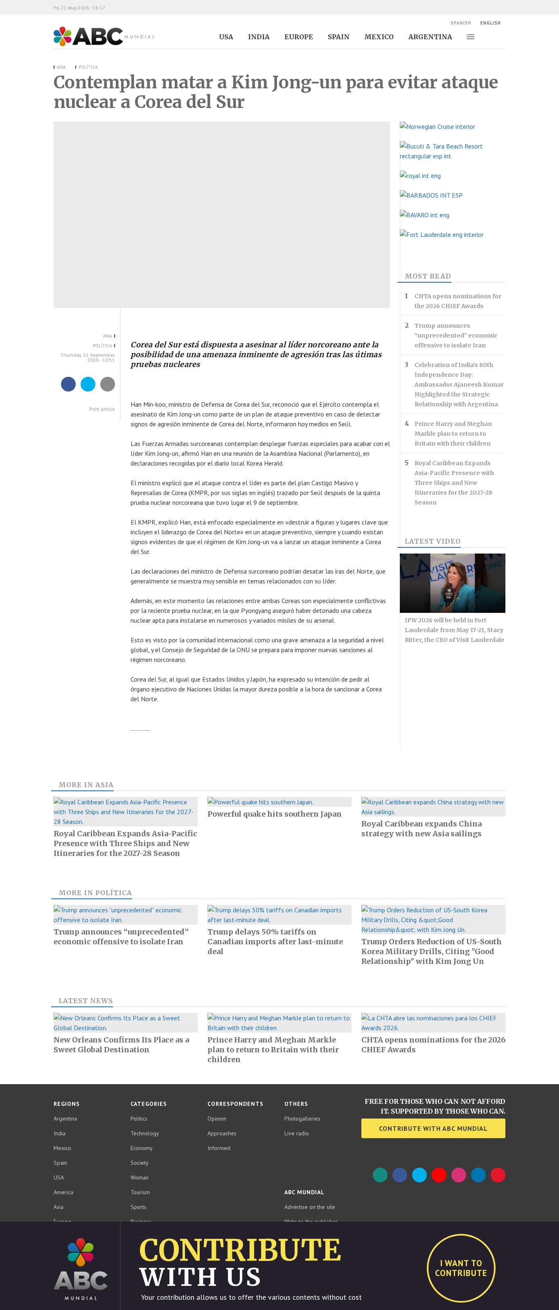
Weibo (498, 1175)
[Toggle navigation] (470, 36)
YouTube (439, 1175)
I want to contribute (461, 1268)
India (259, 37)
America (63, 1192)
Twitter (419, 1175)
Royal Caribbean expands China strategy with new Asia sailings (421, 828)
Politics (139, 1118)
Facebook (399, 1175)
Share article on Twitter (88, 391)
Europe (298, 37)
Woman (140, 1177)
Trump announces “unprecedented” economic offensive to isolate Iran (456, 335)
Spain (338, 37)
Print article (101, 409)
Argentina (430, 37)
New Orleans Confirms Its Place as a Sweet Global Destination (121, 1044)
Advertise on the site (309, 1207)
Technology (145, 1133)
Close (550, 1230)
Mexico (379, 37)
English (490, 23)
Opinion (216, 1118)
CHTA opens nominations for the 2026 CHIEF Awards (458, 301)
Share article (108, 391)
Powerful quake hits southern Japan (274, 814)
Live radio (296, 1133)
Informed (218, 1148)
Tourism (140, 1192)
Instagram (458, 1175)
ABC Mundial (95, 45)
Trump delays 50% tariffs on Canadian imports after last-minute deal (275, 941)
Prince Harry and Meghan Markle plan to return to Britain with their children (453, 433)
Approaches (222, 1133)
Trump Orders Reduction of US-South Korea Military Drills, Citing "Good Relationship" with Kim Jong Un (431, 951)
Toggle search (501, 36)
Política (88, 67)
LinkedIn (478, 1175)
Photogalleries (302, 1118)
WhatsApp (380, 1175)
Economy (142, 1148)
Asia (61, 67)
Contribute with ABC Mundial (433, 1128)
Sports (139, 1207)
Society (140, 1162)
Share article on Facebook (68, 391)
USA (226, 37)
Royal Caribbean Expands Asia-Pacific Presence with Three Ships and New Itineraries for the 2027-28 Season (454, 482)
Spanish (461, 23)
